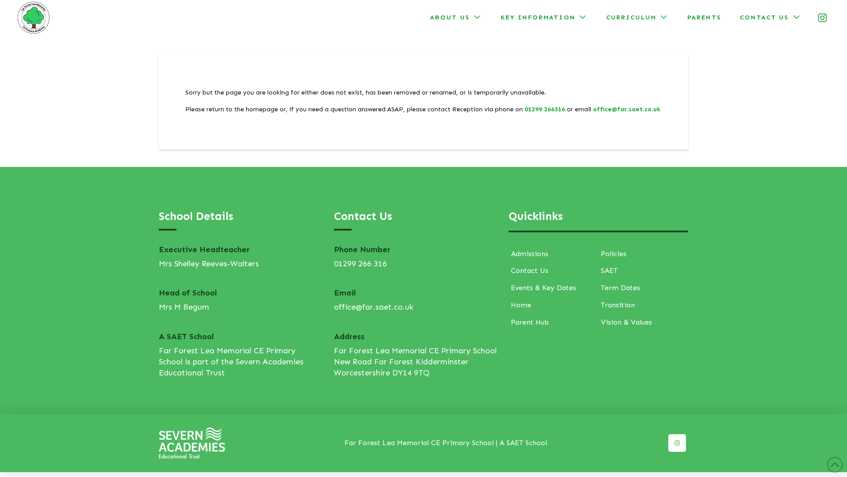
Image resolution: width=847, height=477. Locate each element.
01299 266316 (545, 109)
